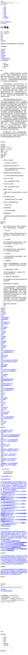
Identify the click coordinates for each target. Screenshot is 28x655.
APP (2, 590)
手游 (4, 590)
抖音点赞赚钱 (11, 572)
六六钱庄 (3, 569)
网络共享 (8, 21)
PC (4, 21)
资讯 (5, 11)
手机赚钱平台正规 (16, 574)
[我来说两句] (14, 580)
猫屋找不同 (14, 569)
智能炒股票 (8, 569)
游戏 (5, 10)
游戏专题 (6, 17)
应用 (5, 8)
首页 (5, 6)
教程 (6, 590)
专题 (5, 14)
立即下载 (3, 41)
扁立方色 (15, 571)
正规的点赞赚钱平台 (20, 572)
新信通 (11, 571)
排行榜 (5, 16)
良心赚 (19, 569)
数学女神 (23, 569)
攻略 (5, 13)
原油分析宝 (20, 571)
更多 (8, 469)
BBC (8, 571)
